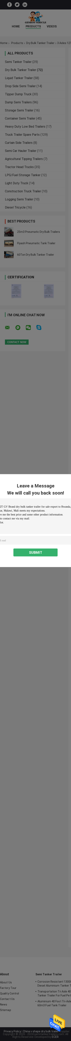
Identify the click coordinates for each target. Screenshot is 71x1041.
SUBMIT (35, 552)
